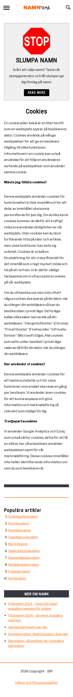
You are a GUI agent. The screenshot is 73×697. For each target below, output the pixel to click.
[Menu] (6, 8)
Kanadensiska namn (23, 565)
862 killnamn (18, 544)
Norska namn (18, 523)
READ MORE (36, 92)
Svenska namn (19, 530)
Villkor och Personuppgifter (36, 683)
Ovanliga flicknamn (23, 517)
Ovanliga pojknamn (23, 537)
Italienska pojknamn (24, 551)
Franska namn (19, 571)
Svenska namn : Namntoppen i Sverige (38, 634)
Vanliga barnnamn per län (27, 627)
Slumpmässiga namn (24, 558)
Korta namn (17, 578)
